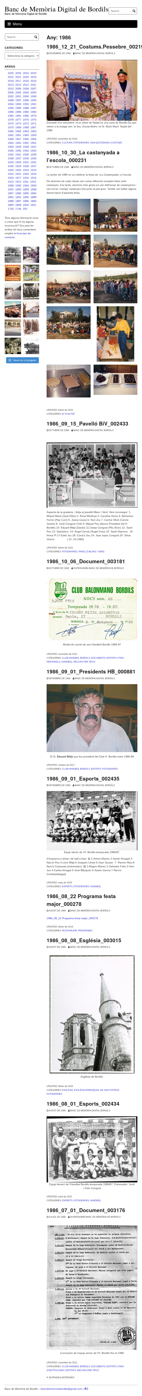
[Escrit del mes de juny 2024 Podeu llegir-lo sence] (31, 327)
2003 (33, 92)
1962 (11, 135)
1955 (33, 139)
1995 (33, 100)
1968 (26, 127)
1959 (33, 135)
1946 (11, 150)
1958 (11, 139)
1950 (11, 146)
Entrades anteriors (61, 1377)
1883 (11, 204)
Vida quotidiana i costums (106, 142)
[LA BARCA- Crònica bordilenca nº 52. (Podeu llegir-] (31, 346)
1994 (11, 104)
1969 (18, 127)
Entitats (111, 658)
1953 (18, 142)
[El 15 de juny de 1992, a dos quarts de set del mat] (13, 291)
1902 (11, 189)
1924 (26, 170)
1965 (18, 131)
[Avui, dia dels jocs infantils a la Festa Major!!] (31, 255)
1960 (26, 135)
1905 (18, 185)
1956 (26, 139)
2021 (18, 77)
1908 (11, 185)
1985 (18, 111)
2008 (26, 88)
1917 (18, 177)
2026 (11, 73)
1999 (33, 96)
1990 (11, 108)
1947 (33, 146)
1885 (26, 201)
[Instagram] (87, 1389)
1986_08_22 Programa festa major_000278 (81, 900)
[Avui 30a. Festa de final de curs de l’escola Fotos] (13, 327)
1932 (26, 162)
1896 (18, 193)
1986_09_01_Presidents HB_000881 (91, 671)
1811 (33, 204)
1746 (18, 208)
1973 (18, 123)
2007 (33, 88)
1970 (11, 127)
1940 (26, 154)
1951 (33, 142)
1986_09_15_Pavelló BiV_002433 (87, 423)
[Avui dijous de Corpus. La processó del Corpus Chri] (13, 346)
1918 (11, 177)
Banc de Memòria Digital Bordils (95, 53)
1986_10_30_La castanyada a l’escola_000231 (83, 156)
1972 (26, 123)
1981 (18, 115)
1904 (26, 185)
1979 (33, 115)
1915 (33, 177)
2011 (33, 84)
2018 (11, 80)
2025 (18, 73)
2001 (18, 96)
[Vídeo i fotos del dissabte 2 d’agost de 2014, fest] (31, 273)
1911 (25, 181)
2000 (26, 96)
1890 (26, 197)
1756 (11, 208)
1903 (33, 185)
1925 (18, 170)
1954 (11, 142)
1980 (26, 115)
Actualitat (68, 414)
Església (67, 1090)
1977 (18, 119)
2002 (11, 96)
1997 (18, 100)
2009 (18, 88)
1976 (26, 119)
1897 (11, 193)
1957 (18, 139)
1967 (33, 127)
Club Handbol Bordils (76, 658)
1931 (33, 162)
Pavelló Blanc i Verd (91, 551)
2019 (33, 77)
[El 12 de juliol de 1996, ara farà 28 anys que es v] (13, 309)
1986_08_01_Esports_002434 (83, 1103)
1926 (11, 170)
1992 (26, 104)
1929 (18, 166)
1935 (33, 158)
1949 (18, 146)
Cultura (67, 142)
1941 (18, 154)
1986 (11, 111)
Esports (67, 886)
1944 (26, 150)
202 (25, 208)
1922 (11, 173)
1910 (33, 181)
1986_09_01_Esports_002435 (83, 778)
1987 (33, 108)
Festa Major (69, 930)
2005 (18, 92)
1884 (33, 201)
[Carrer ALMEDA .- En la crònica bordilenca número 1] (31, 309)
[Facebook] (85, 1389)
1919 (33, 173)
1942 (11, 154)
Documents (98, 658)
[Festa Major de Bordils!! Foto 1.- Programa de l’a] (13, 273)
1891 (18, 197)
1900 (18, 189)
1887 (18, 201)
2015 (33, 80)
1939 (33, 154)
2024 (26, 73)
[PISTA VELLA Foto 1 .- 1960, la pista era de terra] (13, 255)
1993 (18, 104)
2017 (18, 80)
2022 (11, 77)
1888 (11, 201)
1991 (33, 104)
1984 (26, 111)
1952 (26, 142)
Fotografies (81, 142)
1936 (26, 158)
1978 (11, 119)
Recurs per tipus (84, 662)
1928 (26, 166)
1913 (11, 181)
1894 (33, 193)
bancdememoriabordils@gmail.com (62, 1388)
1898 (33, 189)
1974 (11, 123)
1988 (26, 108)
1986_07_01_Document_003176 (86, 1210)
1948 (26, 146)
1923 (33, 170)
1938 (11, 158)
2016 (26, 80)
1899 (26, 189)
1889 (33, 197)
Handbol (66, 662)
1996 (26, 100)
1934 (11, 162)
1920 (26, 173)
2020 (26, 77)
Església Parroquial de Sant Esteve (96, 1090)
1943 (33, 150)
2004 (26, 92)
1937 (18, 158)
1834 (26, 204)
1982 (11, 115)
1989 (18, 108)
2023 (33, 73)
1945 (18, 150)
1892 (11, 197)
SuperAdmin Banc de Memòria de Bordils (98, 568)
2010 (11, 88)
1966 (11, 131)
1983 (33, 111)
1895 (26, 193)
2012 (26, 84)
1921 (18, 173)
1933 (18, 162)
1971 (33, 123)
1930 (11, 166)
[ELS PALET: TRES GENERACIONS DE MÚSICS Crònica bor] (31, 291)
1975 (33, 119)
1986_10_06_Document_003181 (86, 561)
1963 (33, 131)
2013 (18, 84)
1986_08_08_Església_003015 (84, 940)
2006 (11, 92)
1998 (11, 100)
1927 (33, 166)
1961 (18, 135)
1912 (18, 181)
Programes (85, 930)
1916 (26, 177)
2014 (11, 84)
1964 (26, 131)
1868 (18, 204)
